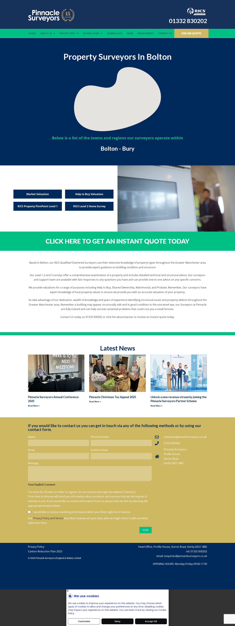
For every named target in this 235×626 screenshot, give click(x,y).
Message (33, 463)
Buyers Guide (91, 33)
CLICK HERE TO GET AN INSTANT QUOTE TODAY (117, 241)
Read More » (34, 405)
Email (31, 450)
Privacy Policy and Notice (48, 518)
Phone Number (100, 437)
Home (32, 33)
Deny (117, 621)
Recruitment (145, 33)
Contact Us (165, 33)
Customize (84, 621)
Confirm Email (99, 450)
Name (31, 437)
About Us (46, 33)
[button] (117, 590)
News (130, 33)
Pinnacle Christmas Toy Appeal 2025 (112, 397)
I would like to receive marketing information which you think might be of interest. (82, 512)
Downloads (114, 33)
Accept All (151, 621)
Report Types (67, 33)
